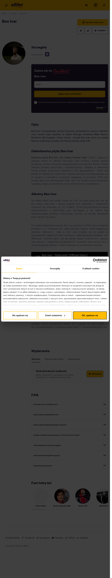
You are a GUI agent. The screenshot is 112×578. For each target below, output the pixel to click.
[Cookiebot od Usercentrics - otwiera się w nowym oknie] (95, 261)
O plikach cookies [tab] (91, 268)
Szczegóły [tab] (55, 268)
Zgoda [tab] (19, 268)
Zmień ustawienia (53, 315)
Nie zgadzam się (20, 315)
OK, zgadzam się (90, 315)
